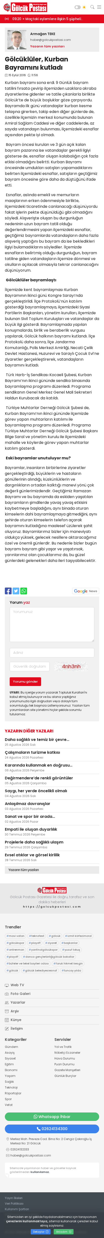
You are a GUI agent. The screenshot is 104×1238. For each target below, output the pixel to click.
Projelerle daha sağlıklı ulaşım (34, 842)
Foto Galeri (20, 993)
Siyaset (10, 1058)
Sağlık (9, 1082)
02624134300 (54, 1129)
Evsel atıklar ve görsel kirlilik (32, 855)
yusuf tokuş (71, 950)
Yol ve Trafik (63, 1047)
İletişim (16, 1028)
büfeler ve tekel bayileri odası (28, 963)
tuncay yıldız (71, 970)
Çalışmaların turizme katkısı (32, 752)
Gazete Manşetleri (67, 1070)
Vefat (9, 1105)
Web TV (17, 985)
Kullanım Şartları (17, 1209)
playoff (35, 943)
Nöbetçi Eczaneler (67, 1053)
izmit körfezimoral (78, 936)
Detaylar (39, 1232)
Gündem (11, 1047)
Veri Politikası (14, 1203)
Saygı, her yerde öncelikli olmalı (36, 791)
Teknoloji (11, 1087)
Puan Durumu (64, 1064)
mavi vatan (15, 936)
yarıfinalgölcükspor (43, 950)
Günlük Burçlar (65, 1076)
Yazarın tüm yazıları (47, 46)
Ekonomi (11, 1070)
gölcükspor (15, 943)
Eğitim (9, 1064)
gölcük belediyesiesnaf (40, 970)
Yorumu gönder (25, 681)
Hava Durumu (64, 1058)
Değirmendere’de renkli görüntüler (39, 778)
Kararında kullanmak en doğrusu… (38, 765)
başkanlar (69, 943)
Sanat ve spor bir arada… (30, 816)
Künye (15, 1019)
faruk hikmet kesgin (68, 963)
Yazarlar (17, 1002)
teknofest (36, 936)
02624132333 (19, 1149)
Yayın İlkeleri (13, 1198)
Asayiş (10, 1053)
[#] (52, 890)
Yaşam (10, 1076)
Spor (8, 1099)
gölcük (54, 936)
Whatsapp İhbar (54, 1116)
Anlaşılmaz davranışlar (27, 803)
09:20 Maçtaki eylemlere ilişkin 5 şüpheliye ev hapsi (56, 18)
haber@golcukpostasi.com (50, 40)
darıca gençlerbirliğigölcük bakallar (48, 957)
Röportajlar (13, 1093)
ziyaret (51, 943)
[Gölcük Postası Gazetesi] (24, 7)
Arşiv (14, 1011)
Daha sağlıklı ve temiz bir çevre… (37, 739)
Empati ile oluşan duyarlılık (31, 829)
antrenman (15, 950)
